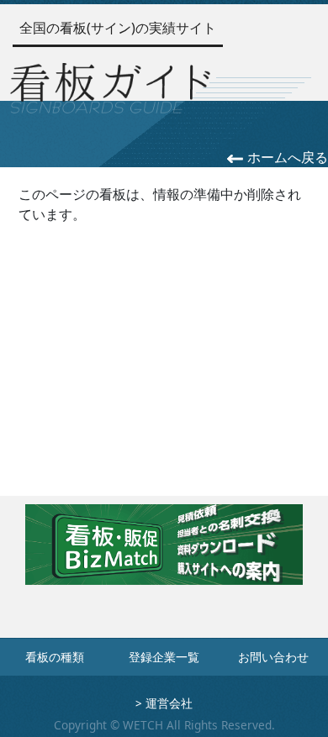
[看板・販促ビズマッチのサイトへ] (164, 556)
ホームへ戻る (286, 157)
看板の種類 (54, 657)
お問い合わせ (273, 657)
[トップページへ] (110, 86)
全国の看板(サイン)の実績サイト (117, 27)
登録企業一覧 (164, 657)
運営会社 (169, 703)
